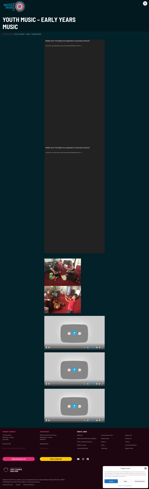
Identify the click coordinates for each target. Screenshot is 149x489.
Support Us (128, 435)
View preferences (140, 481)
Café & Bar (104, 448)
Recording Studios (82, 448)
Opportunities (129, 448)
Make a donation (56, 459)
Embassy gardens (9, 432)
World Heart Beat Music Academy (86, 438)
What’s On (80, 435)
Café (23, 448)
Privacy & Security (8, 484)
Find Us (127, 441)
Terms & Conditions (28, 484)
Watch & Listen (81, 445)
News (10, 34)
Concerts (14, 448)
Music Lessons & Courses (84, 441)
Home (5, 34)
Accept (111, 481)
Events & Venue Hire (107, 435)
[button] (145, 468)
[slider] (65, 347)
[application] (74, 93)
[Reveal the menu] (145, 3)
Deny (125, 481)
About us (103, 441)
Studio (20, 448)
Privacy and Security (127, 485)
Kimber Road (44, 432)
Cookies (120, 485)
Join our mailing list (18, 459)
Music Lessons (7, 448)
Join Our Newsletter (131, 445)
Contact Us (128, 438)
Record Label (105, 438)
